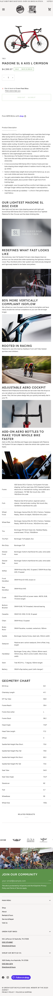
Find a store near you (12, 91)
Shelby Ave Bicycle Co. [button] (12, 953)
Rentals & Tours (7, 915)
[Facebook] (3, 977)
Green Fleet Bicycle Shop (15, 988)
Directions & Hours (9, 946)
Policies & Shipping (24, 992)
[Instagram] (8, 977)
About (4, 912)
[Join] (49, 880)
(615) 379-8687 (7, 942)
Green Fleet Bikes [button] (9, 931)
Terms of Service (16, 888)
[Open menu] (5, 9)
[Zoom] (26, 37)
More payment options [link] (10, 112)
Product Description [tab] (9, 127)
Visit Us (4, 923)
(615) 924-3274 (7, 964)
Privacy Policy (8, 992)
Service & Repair (8, 919)
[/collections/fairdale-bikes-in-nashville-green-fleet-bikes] (40, 840)
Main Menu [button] (6, 900)
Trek (4, 58)
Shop (4, 908)
